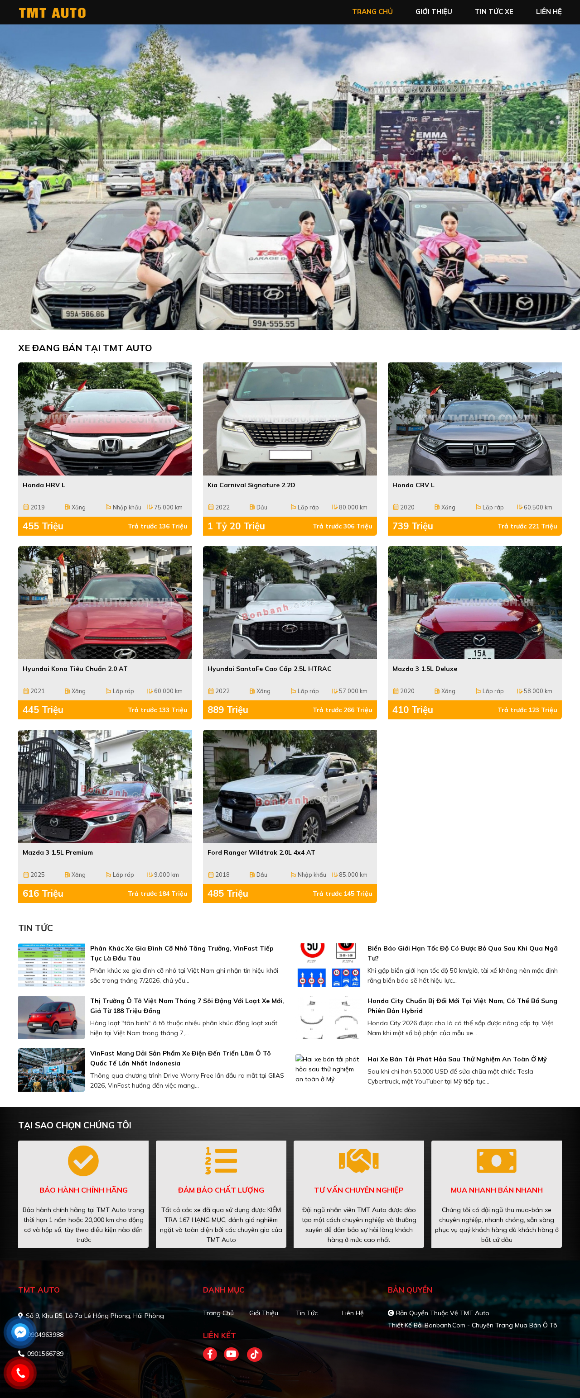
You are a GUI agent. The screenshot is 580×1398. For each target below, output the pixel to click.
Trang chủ (218, 1313)
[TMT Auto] (70, 11)
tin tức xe (494, 11)
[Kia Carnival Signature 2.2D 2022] (290, 419)
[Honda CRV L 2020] (475, 419)
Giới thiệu (263, 1313)
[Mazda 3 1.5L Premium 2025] (105, 786)
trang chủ (372, 11)
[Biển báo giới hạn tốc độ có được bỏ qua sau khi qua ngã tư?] (328, 965)
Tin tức (307, 1313)
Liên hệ (353, 1313)
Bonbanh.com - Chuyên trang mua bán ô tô (491, 1325)
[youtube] (232, 1354)
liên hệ (549, 11)
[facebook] (213, 1354)
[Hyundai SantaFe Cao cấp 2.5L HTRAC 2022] (290, 602)
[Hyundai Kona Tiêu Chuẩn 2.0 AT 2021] (105, 602)
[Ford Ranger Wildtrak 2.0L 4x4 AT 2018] (290, 786)
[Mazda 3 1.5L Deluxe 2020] (475, 602)
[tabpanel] (290, 177)
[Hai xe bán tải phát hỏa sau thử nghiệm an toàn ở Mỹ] (328, 1069)
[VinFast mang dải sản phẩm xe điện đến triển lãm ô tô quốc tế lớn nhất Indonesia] (51, 1070)
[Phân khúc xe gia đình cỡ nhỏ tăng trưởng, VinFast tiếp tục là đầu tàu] (51, 965)
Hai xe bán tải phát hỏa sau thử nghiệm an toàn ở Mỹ (457, 1059)
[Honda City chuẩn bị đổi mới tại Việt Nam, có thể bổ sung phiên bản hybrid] (328, 1017)
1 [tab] (285, 316)
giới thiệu (434, 11)
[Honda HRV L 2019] (105, 419)
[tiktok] (251, 1354)
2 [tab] (294, 316)
